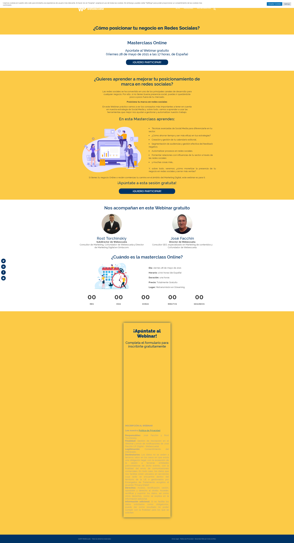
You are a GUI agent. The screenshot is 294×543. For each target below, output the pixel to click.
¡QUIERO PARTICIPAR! (147, 62)
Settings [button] (287, 4)
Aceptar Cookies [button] (274, 4)
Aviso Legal (175, 539)
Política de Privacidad (187, 539)
